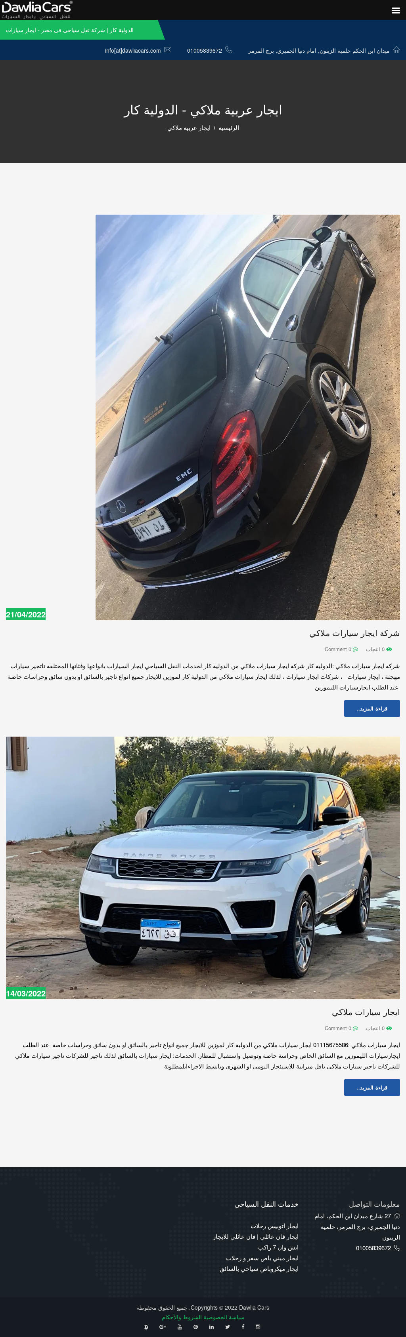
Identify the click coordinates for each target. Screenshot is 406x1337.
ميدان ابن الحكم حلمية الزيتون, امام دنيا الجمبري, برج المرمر (319, 50)
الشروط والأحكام (182, 1317)
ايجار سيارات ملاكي (366, 1012)
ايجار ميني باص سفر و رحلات (262, 1257)
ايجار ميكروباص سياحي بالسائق (259, 1268)
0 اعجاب (376, 649)
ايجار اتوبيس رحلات (275, 1225)
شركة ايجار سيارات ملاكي (354, 633)
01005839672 (204, 50)
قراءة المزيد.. (372, 708)
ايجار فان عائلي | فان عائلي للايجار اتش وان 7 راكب (256, 1241)
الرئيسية (228, 127)
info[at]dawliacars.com (133, 50)
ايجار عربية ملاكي (189, 127)
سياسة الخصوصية (224, 1317)
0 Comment (339, 649)
